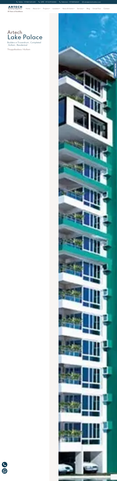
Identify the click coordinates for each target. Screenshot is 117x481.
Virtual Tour (97, 8)
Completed (35, 43)
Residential (22, 45)
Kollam (11, 45)
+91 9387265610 (74, 2)
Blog (88, 8)
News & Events (68, 8)
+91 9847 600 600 (30, 2)
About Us (36, 8)
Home (28, 8)
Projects (46, 8)
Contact (107, 8)
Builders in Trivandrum (18, 43)
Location (55, 8)
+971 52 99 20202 (50, 2)
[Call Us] (4, 464)
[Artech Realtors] (15, 7)
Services (80, 8)
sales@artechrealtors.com (92, 2)
